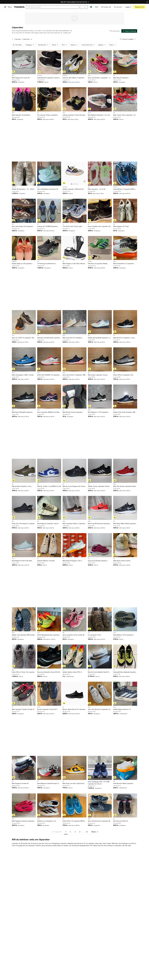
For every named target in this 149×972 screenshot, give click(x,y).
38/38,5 (14, 261)
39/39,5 (65, 187)
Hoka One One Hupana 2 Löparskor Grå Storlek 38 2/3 (24, 524)
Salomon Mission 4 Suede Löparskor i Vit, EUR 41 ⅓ (46, 561)
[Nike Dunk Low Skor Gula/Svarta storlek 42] (74, 768)
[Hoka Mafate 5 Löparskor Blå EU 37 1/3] (125, 174)
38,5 (13, 75)
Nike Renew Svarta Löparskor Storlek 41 (73, 412)
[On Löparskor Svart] (100, 619)
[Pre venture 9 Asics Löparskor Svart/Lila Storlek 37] (49, 99)
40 (89, 187)
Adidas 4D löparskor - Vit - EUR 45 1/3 (23, 189)
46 (38, 484)
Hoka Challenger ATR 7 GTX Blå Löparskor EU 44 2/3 (98, 783)
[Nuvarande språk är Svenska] (91, 7)
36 (114, 75)
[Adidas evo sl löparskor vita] (49, 805)
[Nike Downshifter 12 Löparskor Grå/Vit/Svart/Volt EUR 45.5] (125, 248)
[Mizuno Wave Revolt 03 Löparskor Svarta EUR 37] (74, 694)
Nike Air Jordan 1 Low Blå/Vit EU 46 (49, 486)
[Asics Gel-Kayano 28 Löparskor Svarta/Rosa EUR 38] (24, 211)
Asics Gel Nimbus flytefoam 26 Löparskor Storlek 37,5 (47, 189)
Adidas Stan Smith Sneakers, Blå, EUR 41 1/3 (124, 412)
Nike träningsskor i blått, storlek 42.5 (22, 375)
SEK (96, 7)
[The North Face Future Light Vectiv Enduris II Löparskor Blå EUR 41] (74, 211)
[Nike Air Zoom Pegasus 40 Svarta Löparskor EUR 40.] (74, 471)
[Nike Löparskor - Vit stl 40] (100, 174)
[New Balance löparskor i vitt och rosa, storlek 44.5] (100, 99)
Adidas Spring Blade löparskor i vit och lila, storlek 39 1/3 (99, 338)
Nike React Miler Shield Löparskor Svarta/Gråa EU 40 (124, 524)
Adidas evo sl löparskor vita (46, 821)
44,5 (89, 113)
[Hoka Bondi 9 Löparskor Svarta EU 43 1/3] (49, 62)
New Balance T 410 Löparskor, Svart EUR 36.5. (98, 412)
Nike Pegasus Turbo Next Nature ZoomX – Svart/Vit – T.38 (74, 264)
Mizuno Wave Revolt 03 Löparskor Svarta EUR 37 (74, 709)
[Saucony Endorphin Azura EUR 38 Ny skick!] (49, 657)
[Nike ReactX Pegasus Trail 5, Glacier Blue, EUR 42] (74, 545)
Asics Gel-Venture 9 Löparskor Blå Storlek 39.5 (99, 821)
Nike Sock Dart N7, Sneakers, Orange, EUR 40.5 (72, 338)
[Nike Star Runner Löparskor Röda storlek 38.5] (125, 471)
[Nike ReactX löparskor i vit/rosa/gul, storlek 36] (125, 62)
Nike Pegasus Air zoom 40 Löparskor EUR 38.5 (20, 78)
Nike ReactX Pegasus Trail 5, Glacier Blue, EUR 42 (72, 561)
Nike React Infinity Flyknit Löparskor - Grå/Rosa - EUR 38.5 (124, 561)
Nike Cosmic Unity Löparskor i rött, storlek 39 (125, 115)
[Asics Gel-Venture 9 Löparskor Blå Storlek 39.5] (100, 805)
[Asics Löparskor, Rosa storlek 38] (74, 619)
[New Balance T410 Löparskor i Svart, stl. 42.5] (125, 619)
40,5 (89, 75)
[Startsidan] (19, 7)
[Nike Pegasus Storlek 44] (24, 768)
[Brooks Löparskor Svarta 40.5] (49, 694)
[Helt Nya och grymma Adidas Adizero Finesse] (100, 248)
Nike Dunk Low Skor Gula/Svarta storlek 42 (73, 783)
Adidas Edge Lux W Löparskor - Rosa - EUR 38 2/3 (22, 264)
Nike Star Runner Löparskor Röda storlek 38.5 (124, 486)
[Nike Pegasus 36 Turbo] (125, 211)
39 (114, 113)
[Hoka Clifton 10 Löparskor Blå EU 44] (74, 805)
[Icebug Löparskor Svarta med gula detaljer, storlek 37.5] (74, 99)
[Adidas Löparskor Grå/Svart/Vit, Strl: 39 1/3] (74, 174)
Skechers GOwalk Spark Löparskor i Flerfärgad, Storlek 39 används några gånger (49, 338)
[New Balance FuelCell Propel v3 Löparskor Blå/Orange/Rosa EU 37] (49, 768)
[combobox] (54, 7)
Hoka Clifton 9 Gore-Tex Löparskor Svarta (24, 672)
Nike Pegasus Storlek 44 (20, 783)
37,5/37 (115, 187)
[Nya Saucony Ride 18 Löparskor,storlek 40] (125, 805)
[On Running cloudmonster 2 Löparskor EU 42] (49, 248)
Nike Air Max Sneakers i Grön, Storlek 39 (22, 486)
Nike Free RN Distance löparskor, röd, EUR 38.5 (99, 524)
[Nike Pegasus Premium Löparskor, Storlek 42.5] (24, 805)
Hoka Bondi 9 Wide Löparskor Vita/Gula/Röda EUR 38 (123, 783)
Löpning (17, 39)
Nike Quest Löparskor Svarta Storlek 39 (97, 375)
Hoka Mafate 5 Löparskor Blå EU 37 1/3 (124, 189)
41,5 (13, 335)
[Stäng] (147, 2)
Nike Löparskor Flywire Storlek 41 (23, 709)
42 (38, 261)
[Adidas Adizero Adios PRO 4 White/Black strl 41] (74, 657)
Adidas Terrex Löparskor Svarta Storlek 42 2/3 (98, 486)
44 (12, 781)
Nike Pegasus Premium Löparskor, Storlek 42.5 (23, 821)
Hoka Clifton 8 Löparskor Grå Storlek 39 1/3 (123, 375)
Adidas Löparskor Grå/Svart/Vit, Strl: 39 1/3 (73, 189)
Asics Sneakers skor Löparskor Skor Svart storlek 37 (100, 226)
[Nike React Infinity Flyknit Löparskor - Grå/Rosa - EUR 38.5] (125, 545)
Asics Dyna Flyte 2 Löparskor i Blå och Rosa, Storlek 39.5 (74, 375)
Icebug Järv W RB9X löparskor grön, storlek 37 (47, 226)
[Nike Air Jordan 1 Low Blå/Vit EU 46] (49, 471)
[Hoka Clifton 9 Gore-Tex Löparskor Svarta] (24, 657)
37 (38, 113)
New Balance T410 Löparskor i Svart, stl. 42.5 (123, 635)
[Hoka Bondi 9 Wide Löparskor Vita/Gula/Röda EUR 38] (125, 768)
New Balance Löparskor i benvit (48, 523)
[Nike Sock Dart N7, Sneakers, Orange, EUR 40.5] (74, 322)
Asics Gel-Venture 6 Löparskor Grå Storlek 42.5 (99, 709)
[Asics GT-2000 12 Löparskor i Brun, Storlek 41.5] (24, 322)
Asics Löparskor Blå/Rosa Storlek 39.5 (48, 412)
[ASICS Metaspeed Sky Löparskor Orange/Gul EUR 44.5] (49, 619)
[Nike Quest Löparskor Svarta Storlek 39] (100, 359)
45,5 (114, 261)
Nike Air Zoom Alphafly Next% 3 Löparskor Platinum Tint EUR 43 (98, 672)
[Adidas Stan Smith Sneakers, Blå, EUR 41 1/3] (125, 397)
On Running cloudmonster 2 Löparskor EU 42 (46, 264)
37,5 (64, 113)
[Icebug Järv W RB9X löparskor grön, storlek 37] (49, 211)
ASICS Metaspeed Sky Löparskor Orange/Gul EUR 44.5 (48, 635)
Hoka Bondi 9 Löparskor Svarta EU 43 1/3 (48, 78)
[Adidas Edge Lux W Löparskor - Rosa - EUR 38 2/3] (24, 248)
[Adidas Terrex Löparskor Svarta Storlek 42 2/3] (100, 471)
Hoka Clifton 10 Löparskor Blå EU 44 (74, 821)
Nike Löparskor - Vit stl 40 (96, 189)
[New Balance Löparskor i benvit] (49, 508)
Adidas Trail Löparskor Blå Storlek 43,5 (23, 635)
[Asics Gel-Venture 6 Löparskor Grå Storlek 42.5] (100, 694)
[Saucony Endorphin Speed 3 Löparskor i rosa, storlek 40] (100, 545)
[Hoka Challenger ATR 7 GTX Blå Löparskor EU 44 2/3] (100, 768)
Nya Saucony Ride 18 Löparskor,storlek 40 (120, 821)
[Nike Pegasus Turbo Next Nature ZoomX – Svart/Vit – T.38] (74, 248)
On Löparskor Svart (94, 635)
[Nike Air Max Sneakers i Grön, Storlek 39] (24, 471)
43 (89, 632)
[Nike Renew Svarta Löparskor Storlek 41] (74, 397)
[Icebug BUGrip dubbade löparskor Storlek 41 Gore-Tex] (125, 657)
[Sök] (79, 7)
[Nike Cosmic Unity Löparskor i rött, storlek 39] (125, 99)
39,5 (64, 373)
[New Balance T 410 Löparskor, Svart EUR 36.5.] (100, 397)
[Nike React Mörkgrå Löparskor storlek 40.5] (24, 397)
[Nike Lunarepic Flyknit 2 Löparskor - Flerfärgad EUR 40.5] (74, 508)
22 (87, 832)
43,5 (13, 632)
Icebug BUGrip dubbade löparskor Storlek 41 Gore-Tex (124, 672)
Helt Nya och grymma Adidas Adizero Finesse (97, 264)
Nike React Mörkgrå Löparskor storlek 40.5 (22, 412)
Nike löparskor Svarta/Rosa (21, 115)
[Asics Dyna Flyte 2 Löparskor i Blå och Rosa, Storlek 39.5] (74, 359)
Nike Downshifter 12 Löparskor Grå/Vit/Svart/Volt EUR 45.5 (123, 264)
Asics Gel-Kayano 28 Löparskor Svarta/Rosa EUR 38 (22, 226)
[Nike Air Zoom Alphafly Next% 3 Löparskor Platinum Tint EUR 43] (100, 657)
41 (63, 224)
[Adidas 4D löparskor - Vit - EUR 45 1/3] (24, 174)
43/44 (90, 261)
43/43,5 (39, 75)
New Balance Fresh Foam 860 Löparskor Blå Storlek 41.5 (22, 561)
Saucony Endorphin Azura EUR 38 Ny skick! (48, 672)
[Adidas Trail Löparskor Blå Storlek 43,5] (24, 619)
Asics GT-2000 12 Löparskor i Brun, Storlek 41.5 (23, 338)
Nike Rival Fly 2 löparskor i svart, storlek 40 (124, 338)
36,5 (13, 113)
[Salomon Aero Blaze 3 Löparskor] (74, 62)
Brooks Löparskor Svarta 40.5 (47, 709)
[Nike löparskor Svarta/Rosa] (24, 99)
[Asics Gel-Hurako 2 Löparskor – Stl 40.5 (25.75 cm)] (100, 62)
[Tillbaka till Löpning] (12, 39)
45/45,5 (65, 75)
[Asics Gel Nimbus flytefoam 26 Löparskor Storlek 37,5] (49, 174)
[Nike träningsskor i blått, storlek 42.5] (24, 359)
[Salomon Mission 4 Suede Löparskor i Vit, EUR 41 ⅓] (49, 545)
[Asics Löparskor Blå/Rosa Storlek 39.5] (49, 397)
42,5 (13, 373)
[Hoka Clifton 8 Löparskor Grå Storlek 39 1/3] (125, 359)
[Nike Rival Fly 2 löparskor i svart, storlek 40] (125, 322)
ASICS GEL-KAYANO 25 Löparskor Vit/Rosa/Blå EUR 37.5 (48, 375)
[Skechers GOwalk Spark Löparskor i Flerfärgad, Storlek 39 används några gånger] (49, 322)
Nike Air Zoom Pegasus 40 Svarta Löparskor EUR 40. (74, 486)
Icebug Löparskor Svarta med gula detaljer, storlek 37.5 (74, 115)
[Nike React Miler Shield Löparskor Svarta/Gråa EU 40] (125, 508)
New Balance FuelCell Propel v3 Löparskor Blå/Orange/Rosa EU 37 (48, 783)
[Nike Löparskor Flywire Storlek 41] (24, 694)
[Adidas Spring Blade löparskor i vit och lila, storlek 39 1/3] (100, 322)
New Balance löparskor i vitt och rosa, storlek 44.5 (99, 115)
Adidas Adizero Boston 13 (122, 709)
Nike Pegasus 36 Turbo (121, 226)
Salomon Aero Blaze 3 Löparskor (73, 78)
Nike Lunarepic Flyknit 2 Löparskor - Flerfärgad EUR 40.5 (74, 524)
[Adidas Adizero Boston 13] (125, 694)
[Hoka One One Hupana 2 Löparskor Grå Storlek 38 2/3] (24, 508)
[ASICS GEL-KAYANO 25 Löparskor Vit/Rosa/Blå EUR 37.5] (49, 359)
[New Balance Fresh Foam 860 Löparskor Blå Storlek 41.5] (24, 545)
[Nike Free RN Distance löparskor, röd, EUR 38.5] (100, 508)
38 (12, 224)
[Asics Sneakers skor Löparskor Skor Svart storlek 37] (100, 211)
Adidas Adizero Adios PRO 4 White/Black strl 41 (72, 672)
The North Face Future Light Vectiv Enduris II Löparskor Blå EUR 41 (74, 226)
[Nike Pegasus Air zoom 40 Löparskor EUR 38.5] (24, 62)
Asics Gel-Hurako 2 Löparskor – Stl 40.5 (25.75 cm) (99, 78)
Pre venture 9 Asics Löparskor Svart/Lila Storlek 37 (47, 115)
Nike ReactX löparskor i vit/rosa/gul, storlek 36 (121, 78)
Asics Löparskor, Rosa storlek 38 (73, 635)
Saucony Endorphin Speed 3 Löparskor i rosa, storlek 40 (97, 561)
